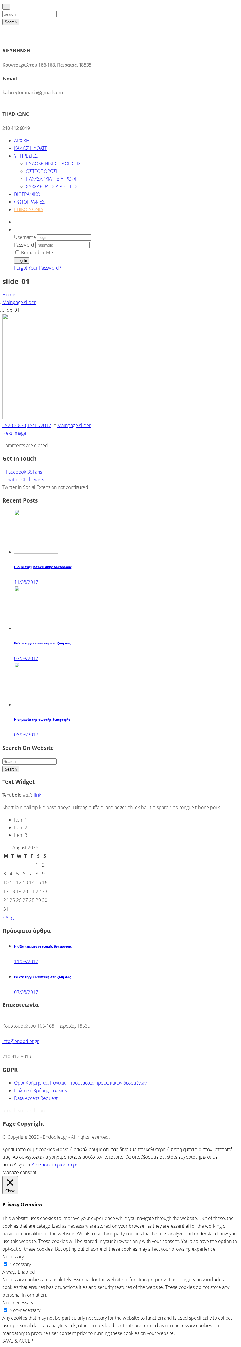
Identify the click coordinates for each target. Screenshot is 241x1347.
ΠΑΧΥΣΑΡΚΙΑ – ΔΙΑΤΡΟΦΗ (52, 179)
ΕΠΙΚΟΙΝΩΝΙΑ (28, 209)
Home (8, 294)
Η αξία (43, 567)
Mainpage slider (19, 302)
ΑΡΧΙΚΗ (22, 140)
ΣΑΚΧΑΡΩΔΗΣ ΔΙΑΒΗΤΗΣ (52, 186)
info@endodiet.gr (20, 1041)
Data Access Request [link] (36, 1098)
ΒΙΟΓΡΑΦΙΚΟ (27, 194)
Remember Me (36, 252)
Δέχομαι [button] (22, 1164)
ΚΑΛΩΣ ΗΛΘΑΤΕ (30, 148)
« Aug (8, 917)
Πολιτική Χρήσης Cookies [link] (40, 1090)
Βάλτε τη (42, 643)
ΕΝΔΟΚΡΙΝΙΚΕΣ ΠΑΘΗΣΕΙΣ (53, 163)
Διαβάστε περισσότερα (55, 1164)
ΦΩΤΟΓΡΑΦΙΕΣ (29, 202)
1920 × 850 (14, 425)
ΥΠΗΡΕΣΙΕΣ (26, 156)
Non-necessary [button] (17, 1302)
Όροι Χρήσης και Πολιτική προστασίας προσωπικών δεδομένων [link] (80, 1083)
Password (24, 245)
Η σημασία (42, 720)
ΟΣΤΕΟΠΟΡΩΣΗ (43, 171)
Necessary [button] (13, 1256)
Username (25, 237)
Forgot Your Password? (37, 268)
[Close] (6, 7)
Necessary (20, 1264)
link (37, 795)
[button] (16, 229)
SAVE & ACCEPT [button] (18, 1341)
